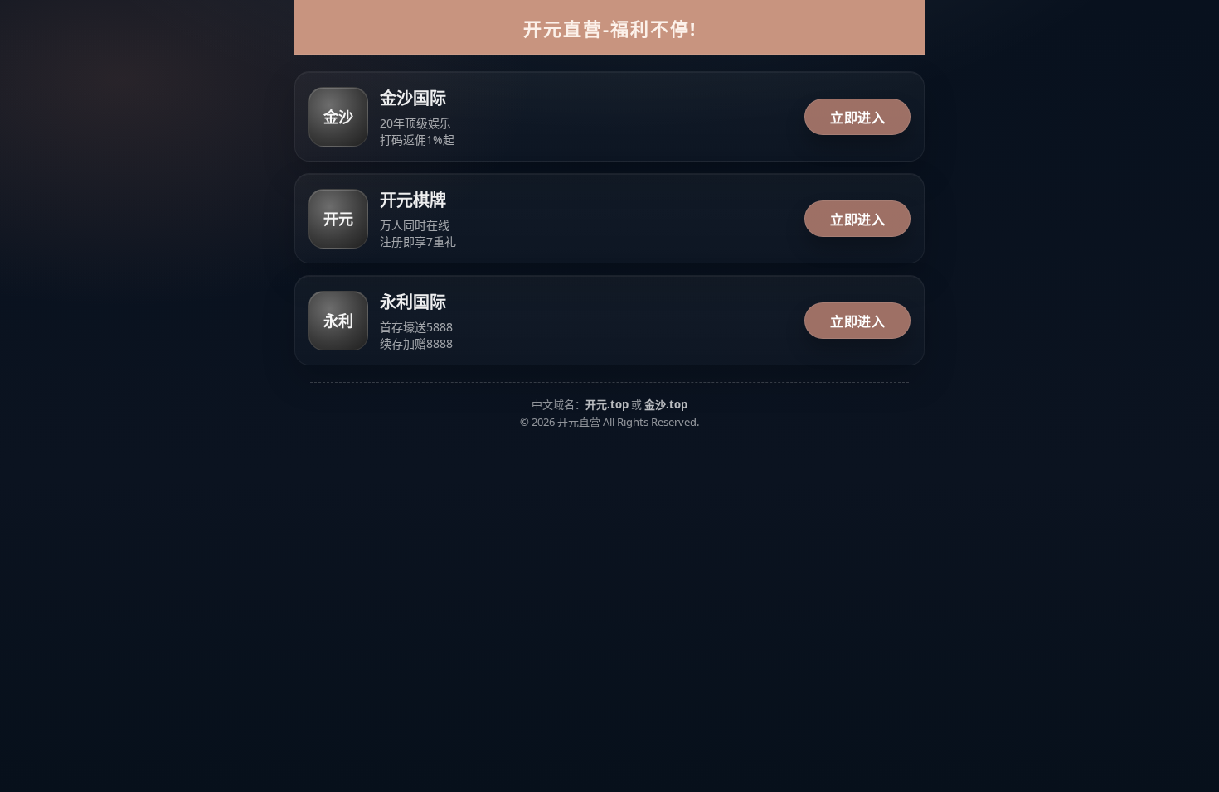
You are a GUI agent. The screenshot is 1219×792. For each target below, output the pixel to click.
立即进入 (857, 118)
